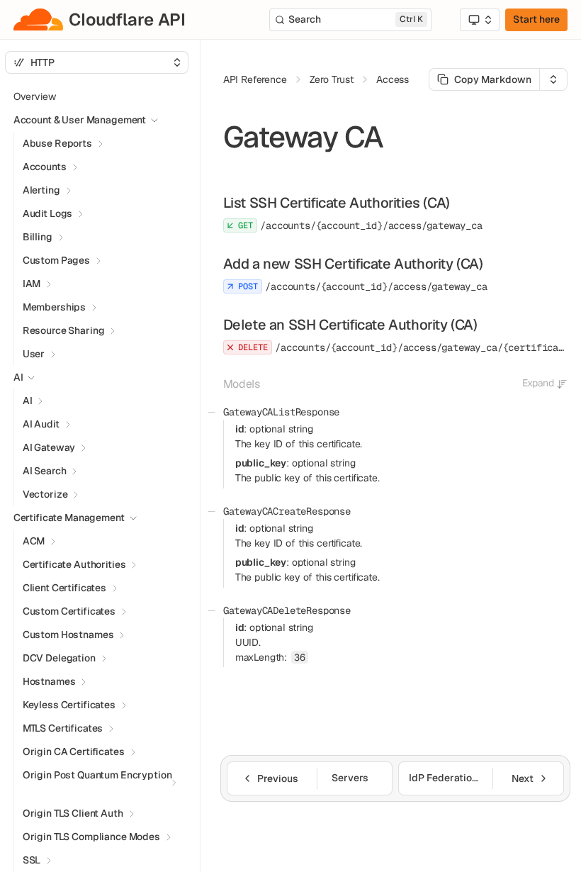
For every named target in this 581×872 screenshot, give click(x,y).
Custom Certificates (69, 611)
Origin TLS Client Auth (73, 813)
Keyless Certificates (69, 704)
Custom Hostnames (68, 634)
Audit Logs (48, 213)
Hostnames (49, 681)
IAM (32, 283)
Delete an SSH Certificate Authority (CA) (350, 324)
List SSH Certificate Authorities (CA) (336, 203)
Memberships (54, 307)
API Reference (255, 79)
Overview (34, 96)
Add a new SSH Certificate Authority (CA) (353, 264)
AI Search (45, 470)
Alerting (41, 190)
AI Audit (41, 424)
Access (392, 79)
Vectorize (45, 494)
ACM (34, 541)
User (34, 353)
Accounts (45, 166)
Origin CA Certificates (74, 751)
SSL (32, 860)
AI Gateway (49, 447)
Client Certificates (64, 587)
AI (28, 400)
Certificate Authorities (74, 564)
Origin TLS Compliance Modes (91, 836)
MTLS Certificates (63, 728)
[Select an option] (480, 20)
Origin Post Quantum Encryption (97, 774)
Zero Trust (332, 79)
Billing (37, 236)
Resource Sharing (64, 330)
